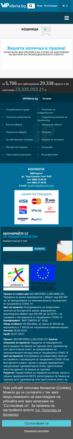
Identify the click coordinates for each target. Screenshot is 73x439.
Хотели (47, 98)
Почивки (46, 132)
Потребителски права (17, 109)
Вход (39, 6)
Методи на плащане (16, 147)
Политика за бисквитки (18, 117)
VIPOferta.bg (30, 98)
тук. (38, 410)
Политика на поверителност (46, 111)
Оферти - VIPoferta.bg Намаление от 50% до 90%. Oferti (13, 6)
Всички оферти (13, 124)
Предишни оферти (51, 124)
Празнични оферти (15, 132)
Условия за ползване (52, 139)
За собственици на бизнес (19, 139)
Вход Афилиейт (49, 154)
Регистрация (50, 6)
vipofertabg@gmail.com (40, 185)
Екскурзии (46, 147)
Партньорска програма (18, 154)
